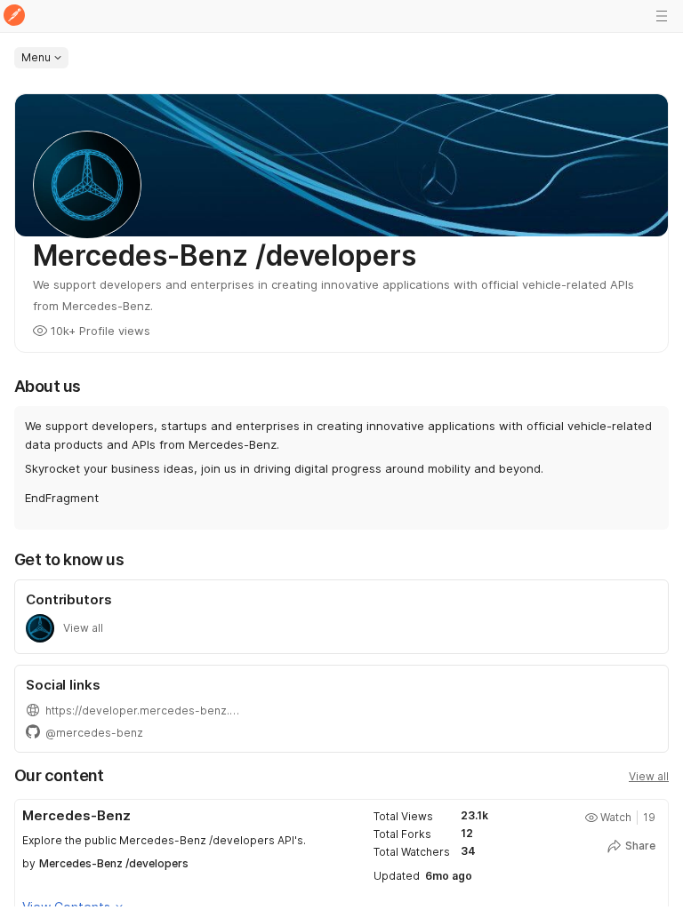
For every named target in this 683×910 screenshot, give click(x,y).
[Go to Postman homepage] (14, 16)
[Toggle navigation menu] (661, 16)
